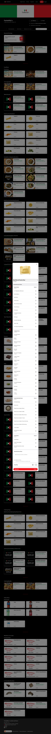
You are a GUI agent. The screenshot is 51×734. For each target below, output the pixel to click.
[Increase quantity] (36, 465)
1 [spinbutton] (34, 464)
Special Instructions (18, 451)
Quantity (16, 464)
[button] (25, 270)
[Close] (37, 264)
